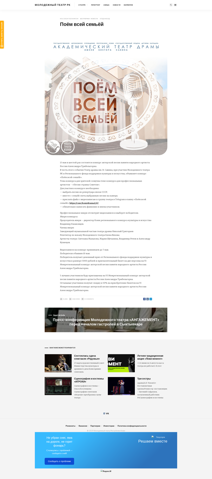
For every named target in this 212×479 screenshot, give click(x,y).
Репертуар (95, 5)
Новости (116, 5)
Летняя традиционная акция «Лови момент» (150, 357)
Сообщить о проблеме (59, 461)
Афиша (106, 5)
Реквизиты (70, 426)
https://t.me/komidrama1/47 (83, 203)
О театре (82, 5)
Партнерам (95, 426)
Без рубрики (85, 18)
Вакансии (83, 426)
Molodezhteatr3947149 (69, 18)
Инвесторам (108, 426)
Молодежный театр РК (52, 4)
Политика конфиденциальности (132, 426)
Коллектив (128, 5)
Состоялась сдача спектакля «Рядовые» (87, 357)
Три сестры (144, 378)
